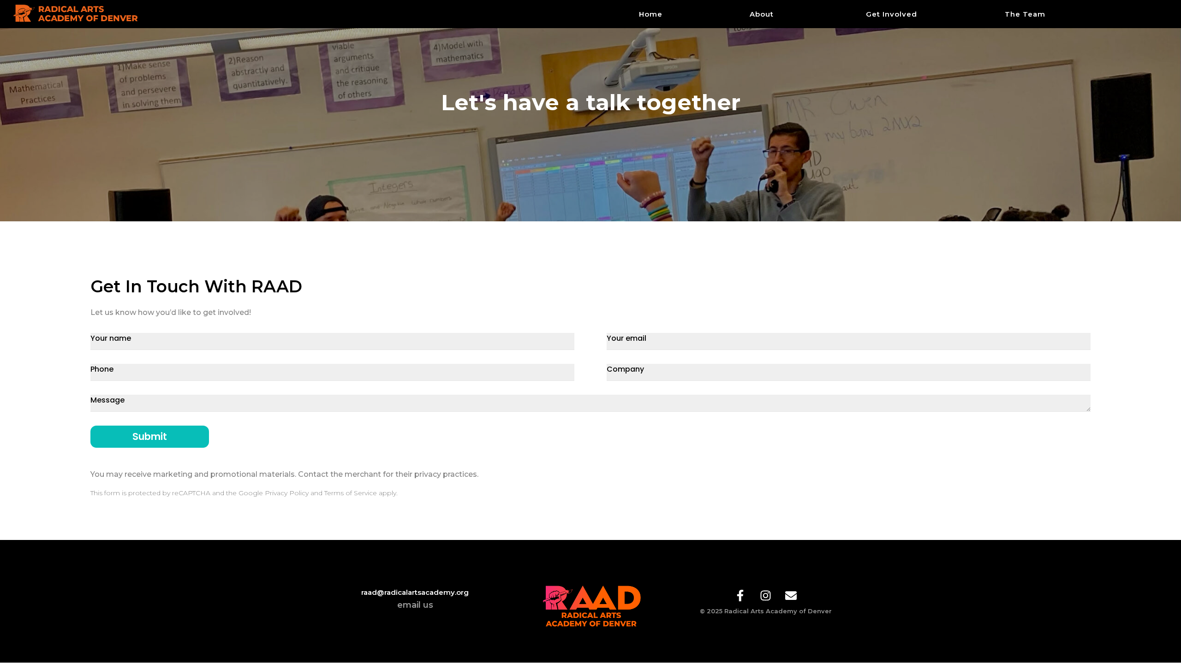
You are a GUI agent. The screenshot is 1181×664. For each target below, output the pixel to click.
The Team (1025, 14)
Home (650, 14)
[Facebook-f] (740, 595)
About (762, 14)
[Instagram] (765, 595)
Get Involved (891, 14)
